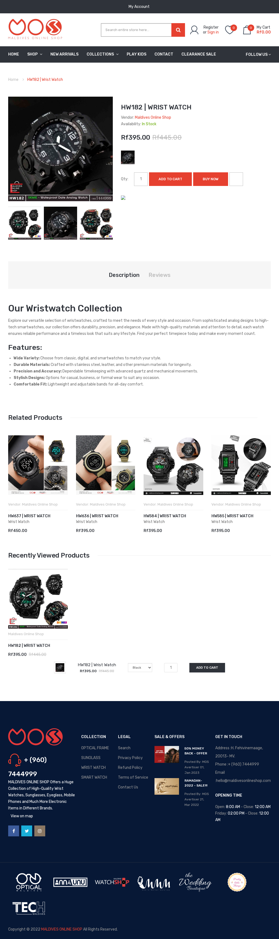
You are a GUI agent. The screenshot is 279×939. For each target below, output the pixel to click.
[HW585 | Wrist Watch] (241, 465)
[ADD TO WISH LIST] (236, 179)
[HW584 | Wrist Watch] (173, 465)
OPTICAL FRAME (95, 748)
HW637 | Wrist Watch (29, 516)
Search (124, 748)
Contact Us (128, 787)
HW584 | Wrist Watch (165, 516)
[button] (13, 473)
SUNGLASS (91, 758)
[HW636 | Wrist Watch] (106, 465)
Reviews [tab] (159, 275)
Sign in (213, 32)
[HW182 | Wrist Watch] (24, 223)
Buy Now (211, 179)
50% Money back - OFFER (195, 751)
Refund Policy (130, 767)
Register (211, 27)
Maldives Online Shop (153, 117)
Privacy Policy (130, 758)
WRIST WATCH (93, 767)
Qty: (124, 179)
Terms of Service (133, 777)
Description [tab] (124, 275)
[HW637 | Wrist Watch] (38, 465)
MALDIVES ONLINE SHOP (61, 929)
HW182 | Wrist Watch (29, 645)
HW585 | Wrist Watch (232, 516)
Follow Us (257, 54)
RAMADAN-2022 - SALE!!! (195, 783)
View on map (22, 816)
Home (13, 79)
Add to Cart (170, 179)
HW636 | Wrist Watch (97, 516)
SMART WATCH (94, 777)
